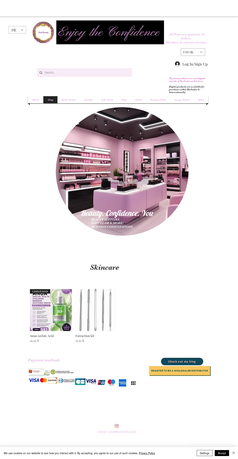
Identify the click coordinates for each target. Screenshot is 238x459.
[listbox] (193, 52)
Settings (204, 453)
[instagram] (116, 426)
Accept (222, 453)
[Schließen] (233, 453)
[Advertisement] (51, 8)
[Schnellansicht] (96, 310)
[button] (193, 52)
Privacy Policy (147, 453)
